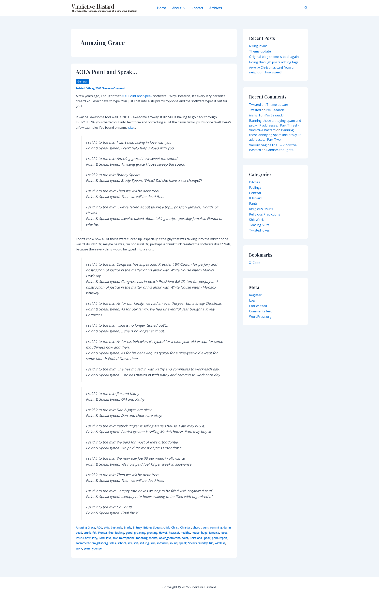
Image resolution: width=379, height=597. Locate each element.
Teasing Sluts (259, 225)
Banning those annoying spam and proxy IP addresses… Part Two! (275, 135)
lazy (94, 538)
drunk (87, 532)
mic (115, 538)
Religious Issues (261, 209)
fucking (119, 532)
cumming (216, 527)
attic (106, 527)
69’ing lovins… (259, 46)
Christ (175, 527)
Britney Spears (152, 527)
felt (94, 532)
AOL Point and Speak (136, 96)
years (87, 548)
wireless (220, 543)
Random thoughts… (280, 150)
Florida (102, 532)
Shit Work (256, 219)
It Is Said (255, 198)
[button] (183, 8)
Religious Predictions (264, 214)
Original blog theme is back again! (274, 56)
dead (79, 532)
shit (135, 543)
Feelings (255, 187)
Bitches (254, 182)
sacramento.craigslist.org (92, 543)
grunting (152, 532)
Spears (192, 543)
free (111, 532)
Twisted (255, 104)
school (121, 543)
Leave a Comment (114, 88)
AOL (99, 527)
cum (205, 527)
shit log (144, 543)
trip (211, 543)
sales (112, 543)
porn (215, 538)
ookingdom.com (169, 538)
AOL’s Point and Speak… (106, 71)
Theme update (260, 51)
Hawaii (163, 532)
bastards (116, 527)
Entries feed (258, 306)
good (129, 532)
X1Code (254, 263)
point (185, 538)
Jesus (224, 532)
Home (161, 8)
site (131, 127)
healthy (185, 532)
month (153, 538)
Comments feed (260, 311)
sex (130, 543)
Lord (102, 538)
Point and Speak (200, 538)
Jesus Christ (83, 538)
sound (173, 543)
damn (227, 527)
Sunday (203, 543)
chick (166, 527)
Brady (127, 527)
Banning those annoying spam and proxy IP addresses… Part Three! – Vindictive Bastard (275, 125)
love (109, 538)
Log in (253, 300)
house (196, 532)
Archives (215, 8)
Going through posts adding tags (273, 62)
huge (204, 532)
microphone (127, 538)
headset (174, 532)
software (162, 543)
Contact (197, 8)
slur (152, 543)
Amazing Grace (85, 527)
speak (183, 543)
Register (255, 295)
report (223, 538)
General (82, 81)
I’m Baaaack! (275, 110)
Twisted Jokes (259, 230)
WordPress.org (260, 316)
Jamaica (214, 532)
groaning (139, 532)
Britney (137, 527)
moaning (141, 538)
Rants (253, 203)
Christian (185, 527)
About (176, 8)
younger (97, 548)
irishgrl (254, 115)
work (79, 548)
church (197, 527)
